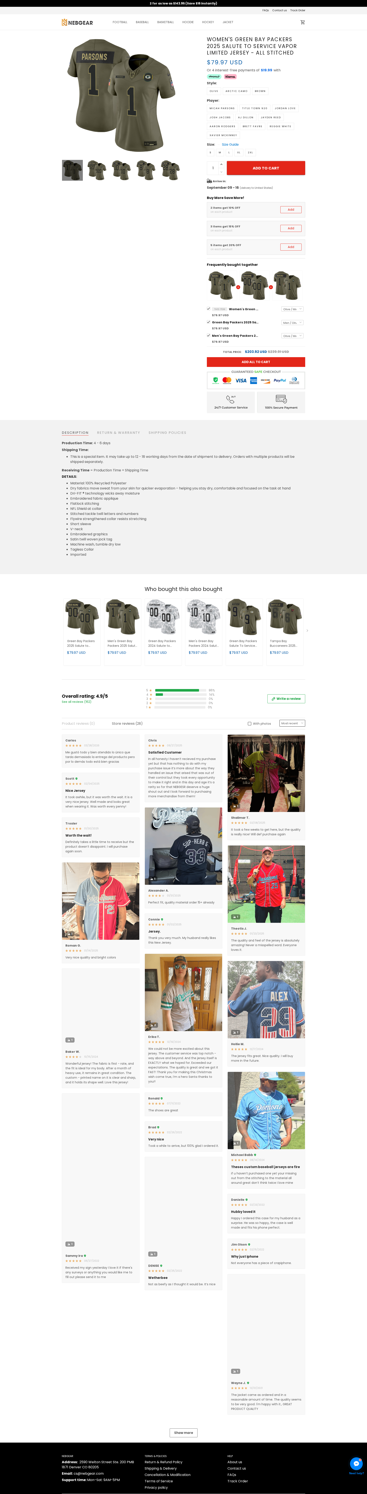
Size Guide (230, 144)
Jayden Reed (271, 117)
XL (239, 152)
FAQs (266, 10)
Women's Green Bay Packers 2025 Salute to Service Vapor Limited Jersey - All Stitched (244, 309)
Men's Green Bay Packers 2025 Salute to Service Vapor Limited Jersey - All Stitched (235, 336)
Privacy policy (156, 1487)
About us (234, 1462)
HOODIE (188, 22)
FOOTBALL (120, 22)
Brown (260, 91)
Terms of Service (159, 1481)
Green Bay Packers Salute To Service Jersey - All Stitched (244, 643)
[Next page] (177, 95)
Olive (214, 91)
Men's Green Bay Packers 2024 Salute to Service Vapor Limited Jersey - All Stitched (204, 643)
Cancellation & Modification (168, 1474)
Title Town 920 (255, 108)
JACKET (228, 22)
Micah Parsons (222, 108)
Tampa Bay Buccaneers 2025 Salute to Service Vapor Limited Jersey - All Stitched (284, 643)
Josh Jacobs (220, 117)
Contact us (279, 10)
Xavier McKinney (223, 135)
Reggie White (280, 126)
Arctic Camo (237, 91)
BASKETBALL (165, 22)
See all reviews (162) (77, 702)
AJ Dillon (246, 117)
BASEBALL (142, 22)
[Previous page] (65, 95)
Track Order (297, 10)
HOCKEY (208, 22)
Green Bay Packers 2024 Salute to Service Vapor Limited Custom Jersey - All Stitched (163, 643)
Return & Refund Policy (163, 1462)
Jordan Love (285, 108)
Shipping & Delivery (161, 1468)
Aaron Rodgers (223, 126)
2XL (250, 152)
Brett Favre (253, 126)
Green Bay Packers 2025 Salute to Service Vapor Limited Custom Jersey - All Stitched (235, 322)
